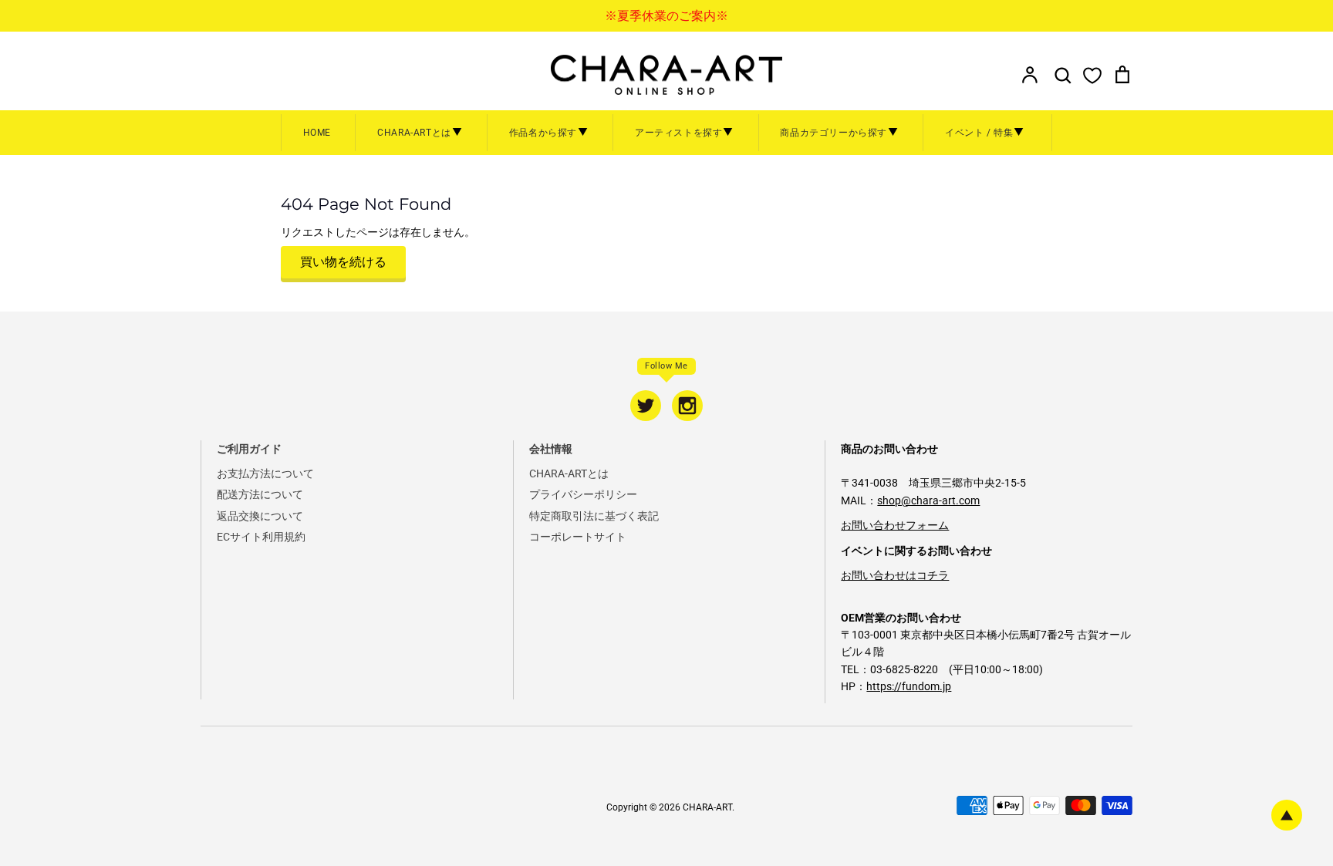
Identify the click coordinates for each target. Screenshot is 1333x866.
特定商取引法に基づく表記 (594, 516)
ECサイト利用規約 (261, 537)
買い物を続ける (343, 261)
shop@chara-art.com (928, 500)
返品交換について (260, 516)
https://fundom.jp (908, 686)
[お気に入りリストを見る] (1092, 75)
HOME (317, 132)
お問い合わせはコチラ (895, 575)
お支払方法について (265, 473)
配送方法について (260, 494)
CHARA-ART (707, 807)
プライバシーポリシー (583, 494)
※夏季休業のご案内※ (666, 15)
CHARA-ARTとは (569, 473)
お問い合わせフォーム (895, 525)
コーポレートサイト (577, 537)
